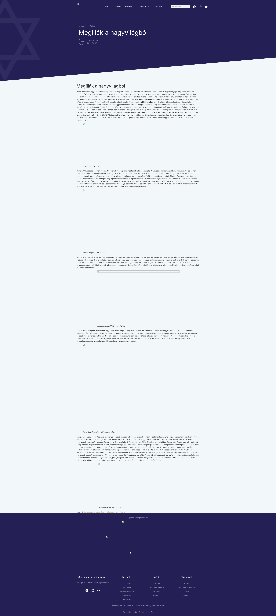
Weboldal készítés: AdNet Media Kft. (138, 612)
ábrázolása (88, 512)
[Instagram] (200, 6)
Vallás (92, 26)
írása (116, 512)
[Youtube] (206, 6)
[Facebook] (194, 6)
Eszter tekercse (107, 512)
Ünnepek (82, 26)
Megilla (122, 512)
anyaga (97, 512)
